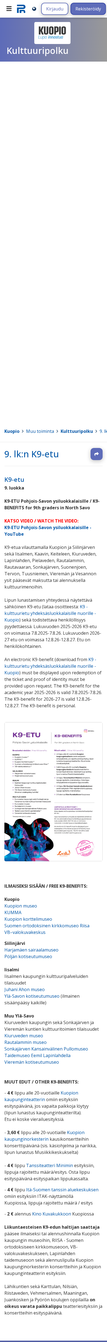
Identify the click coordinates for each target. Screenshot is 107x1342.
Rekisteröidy (88, 9)
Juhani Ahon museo (24, 990)
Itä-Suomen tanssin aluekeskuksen (62, 1190)
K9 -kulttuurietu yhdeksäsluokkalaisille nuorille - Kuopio (50, 613)
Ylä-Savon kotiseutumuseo (32, 996)
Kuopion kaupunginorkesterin (44, 1136)
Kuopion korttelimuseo (28, 919)
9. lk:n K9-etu (31, 454)
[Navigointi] (9, 8)
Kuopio (11, 431)
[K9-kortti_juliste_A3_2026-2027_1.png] (53, 860)
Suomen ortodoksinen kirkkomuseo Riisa (46, 926)
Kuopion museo (20, 906)
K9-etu (14, 479)
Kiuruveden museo (23, 1036)
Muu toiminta (40, 431)
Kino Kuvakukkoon (51, 1214)
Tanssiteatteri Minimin (49, 1166)
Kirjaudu (54, 9)
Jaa (97, 454)
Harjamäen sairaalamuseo (31, 950)
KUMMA (12, 913)
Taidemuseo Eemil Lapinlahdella (37, 1056)
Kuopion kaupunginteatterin (41, 1096)
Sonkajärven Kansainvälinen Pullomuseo (46, 1049)
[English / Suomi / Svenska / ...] (34, 8)
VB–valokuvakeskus (25, 933)
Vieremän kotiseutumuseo (31, 1062)
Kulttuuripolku (77, 431)
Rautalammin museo (25, 1043)
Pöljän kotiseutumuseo (28, 957)
